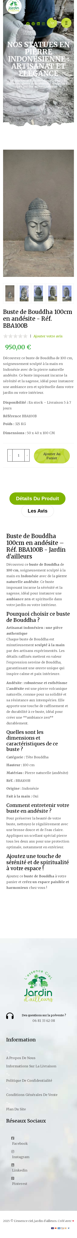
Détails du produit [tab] (37, 498)
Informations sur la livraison (31, 1066)
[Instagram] (43, 24)
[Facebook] (28, 24)
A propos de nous (21, 1058)
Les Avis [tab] (37, 511)
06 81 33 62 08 (43, 1021)
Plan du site (16, 1109)
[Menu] (66, 23)
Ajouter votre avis (48, 336)
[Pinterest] (33, 24)
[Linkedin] (38, 24)
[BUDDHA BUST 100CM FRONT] (38, 213)
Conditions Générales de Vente (31, 1095)
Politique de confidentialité (29, 1080)
